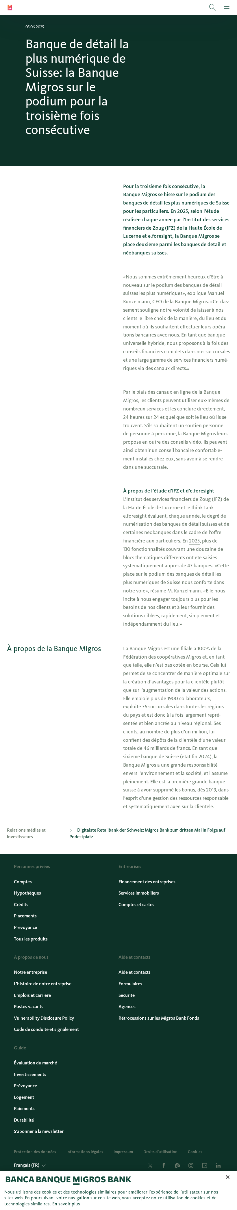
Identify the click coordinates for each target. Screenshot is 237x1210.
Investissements (30, 1074)
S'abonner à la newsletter (39, 1131)
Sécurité (126, 995)
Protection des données (35, 1151)
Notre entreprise (30, 972)
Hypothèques (27, 893)
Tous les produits (31, 939)
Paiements (24, 1109)
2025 (194, 541)
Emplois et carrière (32, 995)
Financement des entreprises (146, 882)
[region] (118, 1190)
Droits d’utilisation (160, 1151)
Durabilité (24, 1120)
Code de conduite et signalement (46, 1029)
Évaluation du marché (35, 1063)
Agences (127, 1007)
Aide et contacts (134, 972)
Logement (24, 1097)
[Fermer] (227, 1177)
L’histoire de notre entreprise (42, 984)
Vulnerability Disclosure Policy (44, 1018)
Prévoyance (25, 927)
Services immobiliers (138, 893)
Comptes (23, 882)
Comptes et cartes (136, 905)
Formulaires (130, 984)
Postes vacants (28, 1007)
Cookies (195, 1151)
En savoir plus (66, 1204)
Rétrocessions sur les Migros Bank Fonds (158, 1018)
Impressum (123, 1151)
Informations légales (84, 1151)
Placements (25, 916)
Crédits (21, 905)
